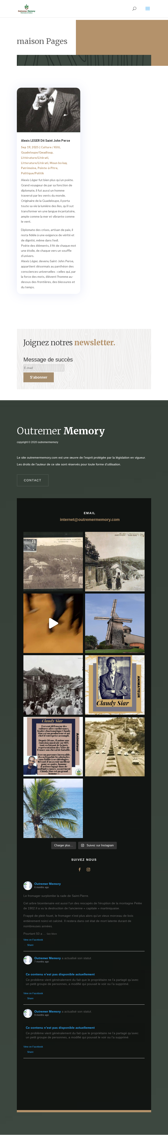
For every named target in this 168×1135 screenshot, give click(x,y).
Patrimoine (28, 168)
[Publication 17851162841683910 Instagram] (115, 623)
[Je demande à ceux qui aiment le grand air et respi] (53, 808)
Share (30, 945)
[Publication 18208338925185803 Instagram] (115, 746)
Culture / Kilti (50, 147)
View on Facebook (33, 939)
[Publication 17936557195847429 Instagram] (53, 746)
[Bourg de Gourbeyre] (53, 561)
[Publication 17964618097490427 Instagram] (115, 685)
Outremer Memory (47, 883)
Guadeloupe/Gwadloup (37, 152)
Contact (33, 480)
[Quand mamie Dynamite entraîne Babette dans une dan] (53, 623)
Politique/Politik (32, 173)
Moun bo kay (58, 163)
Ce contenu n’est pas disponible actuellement (60, 974)
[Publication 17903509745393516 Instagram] (53, 685)
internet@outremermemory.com (90, 519)
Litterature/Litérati (34, 163)
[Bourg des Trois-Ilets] (115, 561)
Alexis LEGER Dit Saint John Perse (45, 140)
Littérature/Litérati (34, 157)
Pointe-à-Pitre (48, 168)
